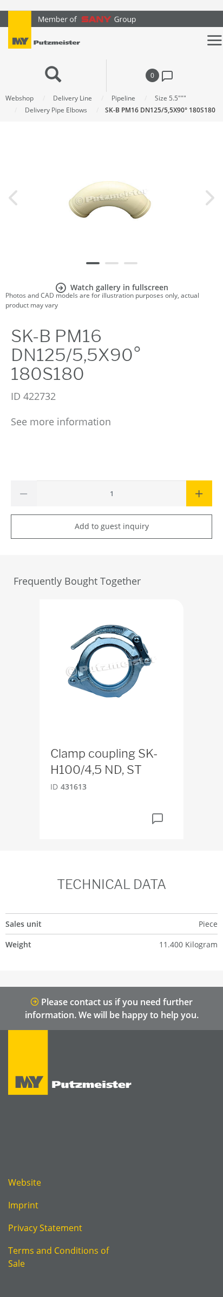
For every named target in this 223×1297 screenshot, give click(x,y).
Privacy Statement (45, 1228)
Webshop (19, 98)
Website (24, 1182)
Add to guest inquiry (112, 526)
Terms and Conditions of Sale (58, 1257)
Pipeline (123, 98)
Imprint (23, 1205)
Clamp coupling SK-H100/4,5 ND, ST (104, 761)
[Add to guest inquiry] (157, 818)
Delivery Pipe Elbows (56, 110)
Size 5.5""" (170, 98)
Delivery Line (72, 98)
